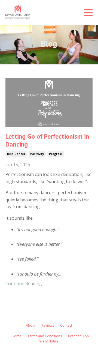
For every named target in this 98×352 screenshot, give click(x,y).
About (30, 325)
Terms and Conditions (44, 336)
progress (56, 154)
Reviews (48, 325)
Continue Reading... (24, 284)
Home (16, 336)
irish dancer (16, 154)
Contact (66, 325)
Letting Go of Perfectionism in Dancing (47, 140)
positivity (37, 154)
